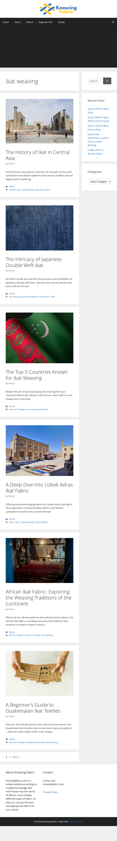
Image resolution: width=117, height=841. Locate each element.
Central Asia (15, 189)
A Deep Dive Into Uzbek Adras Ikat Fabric (39, 487)
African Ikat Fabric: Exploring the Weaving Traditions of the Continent (38, 597)
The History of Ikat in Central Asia (38, 155)
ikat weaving (27, 189)
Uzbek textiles (41, 522)
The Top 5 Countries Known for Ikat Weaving (37, 374)
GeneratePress (76, 821)
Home (6, 22)
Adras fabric (15, 522)
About (18, 22)
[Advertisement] (58, 48)
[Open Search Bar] (113, 22)
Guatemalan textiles (35, 742)
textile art (43, 409)
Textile (12, 186)
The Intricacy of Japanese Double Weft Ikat (34, 262)
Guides (61, 22)
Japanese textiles (30, 296)
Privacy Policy (50, 792)
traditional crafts (47, 296)
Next (17, 757)
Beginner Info (45, 22)
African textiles (16, 635)
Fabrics (29, 22)
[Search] (107, 81)
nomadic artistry (42, 189)
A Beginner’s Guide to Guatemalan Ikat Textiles (33, 707)
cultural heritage (17, 409)
